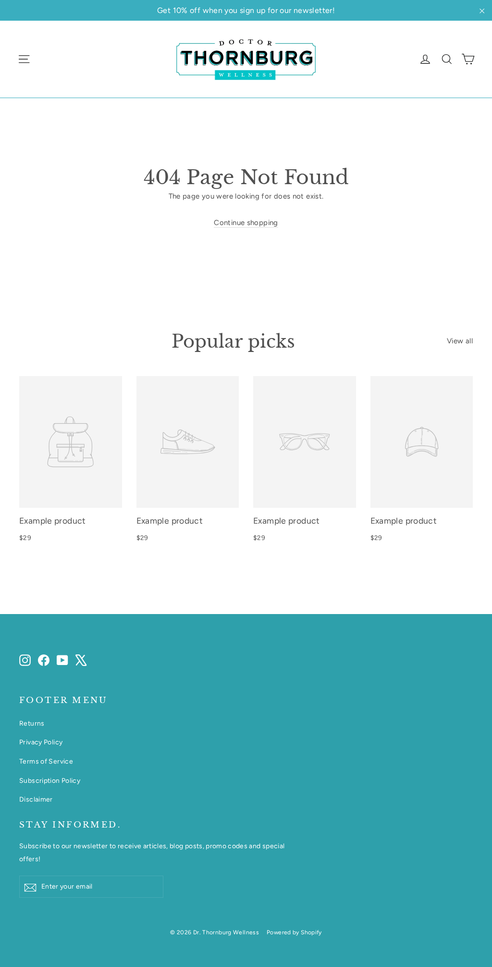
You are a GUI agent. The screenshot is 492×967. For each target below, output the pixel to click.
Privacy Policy (40, 742)
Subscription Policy (49, 780)
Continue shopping (246, 222)
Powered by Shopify (294, 932)
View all (460, 341)
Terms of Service (46, 761)
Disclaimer (36, 799)
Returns (32, 723)
